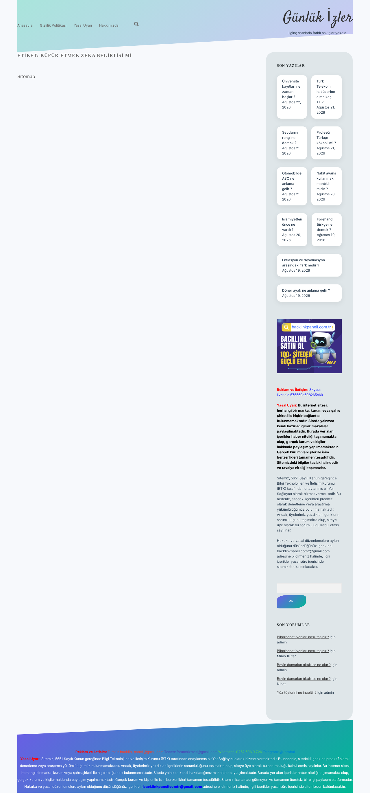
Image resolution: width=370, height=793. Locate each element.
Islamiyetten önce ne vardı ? (292, 224)
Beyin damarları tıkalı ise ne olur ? (304, 665)
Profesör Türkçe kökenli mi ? (326, 137)
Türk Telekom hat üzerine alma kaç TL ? (326, 91)
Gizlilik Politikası (53, 25)
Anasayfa (25, 25)
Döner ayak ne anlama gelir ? (306, 290)
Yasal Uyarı (83, 25)
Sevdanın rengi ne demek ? (290, 137)
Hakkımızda (109, 25)
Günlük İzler (318, 18)
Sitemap (26, 76)
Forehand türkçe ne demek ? (325, 224)
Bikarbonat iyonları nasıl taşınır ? (303, 637)
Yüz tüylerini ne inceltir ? (297, 692)
